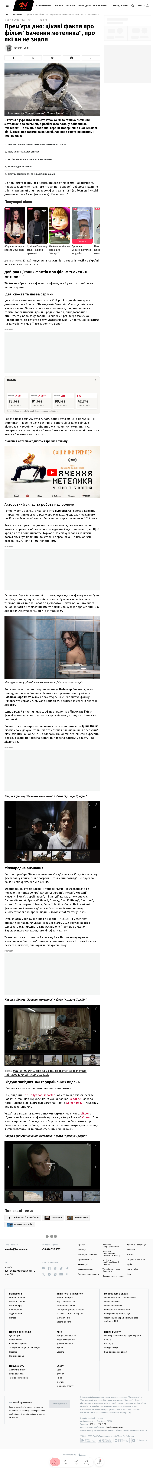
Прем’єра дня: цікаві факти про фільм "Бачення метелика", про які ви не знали (62, 14)
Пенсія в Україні (17, 1356)
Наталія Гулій (21, 48)
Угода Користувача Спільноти (111, 1270)
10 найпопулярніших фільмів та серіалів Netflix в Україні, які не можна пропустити (51, 262)
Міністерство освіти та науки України (122, 1335)
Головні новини (17, 1297)
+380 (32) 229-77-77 (97, 1424)
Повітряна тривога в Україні (70, 1309)
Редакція (82, 1250)
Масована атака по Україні (70, 1313)
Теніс (59, 1378)
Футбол (60, 1374)
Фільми (70, 5)
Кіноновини (43, 5)
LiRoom (85, 1113)
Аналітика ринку (17, 1370)
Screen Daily (74, 1102)
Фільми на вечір (65, 1343)
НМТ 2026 (108, 1343)
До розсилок (60, 1404)
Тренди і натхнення (18, 1378)
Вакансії (130, 1255)
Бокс (59, 1370)
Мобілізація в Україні (116, 1293)
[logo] (23, 6)
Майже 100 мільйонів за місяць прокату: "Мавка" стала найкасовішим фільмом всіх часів (45, 1072)
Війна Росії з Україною (70, 1293)
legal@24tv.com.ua (115, 1427)
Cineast (87, 1117)
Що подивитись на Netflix (94, 5)
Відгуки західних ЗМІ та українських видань (31, 174)
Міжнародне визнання (20, 167)
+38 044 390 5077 (51, 1249)
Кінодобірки (120, 5)
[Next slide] (94, 827)
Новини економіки (20, 1331)
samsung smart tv (139, 1440)
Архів (129, 1264)
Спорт (60, 1366)
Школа (107, 1339)
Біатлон (60, 1382)
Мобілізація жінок (113, 1305)
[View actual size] (88, 804)
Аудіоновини (15, 1313)
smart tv (122, 1440)
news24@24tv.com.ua (16, 1249)
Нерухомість (16, 1366)
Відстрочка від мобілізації (117, 1313)
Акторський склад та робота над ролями (30, 159)
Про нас (81, 1245)
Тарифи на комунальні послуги (24, 1347)
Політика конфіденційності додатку (110, 1262)
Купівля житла (16, 1374)
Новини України (17, 1301)
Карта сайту (132, 1269)
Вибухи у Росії (63, 1318)
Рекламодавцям (85, 1269)
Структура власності (136, 1260)
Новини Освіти (112, 1331)
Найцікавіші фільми (66, 1335)
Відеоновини (15, 1309)
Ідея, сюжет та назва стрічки (23, 152)
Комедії (60, 1347)
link (43, 1268)
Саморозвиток (111, 1347)
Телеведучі (83, 1264)
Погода (12, 1318)
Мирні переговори (66, 1305)
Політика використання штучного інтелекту (111, 1254)
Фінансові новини (18, 1343)
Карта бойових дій (66, 1301)
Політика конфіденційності (110, 1246)
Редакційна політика (87, 1255)
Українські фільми (66, 1339)
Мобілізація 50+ (112, 1301)
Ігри (129, 1274)
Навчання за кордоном (115, 1352)
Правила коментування (113, 1276)
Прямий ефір (15, 1305)
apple (105, 1440)
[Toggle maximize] (96, 804)
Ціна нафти (14, 1335)
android (88, 1440)
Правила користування (88, 1274)
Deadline (75, 1099)
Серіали (58, 5)
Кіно (6, 14)
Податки (13, 1352)
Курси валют (15, 1339)
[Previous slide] (9, 827)
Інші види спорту (65, 1386)
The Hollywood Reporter (39, 1095)
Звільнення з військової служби (120, 1297)
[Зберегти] (91, 58)
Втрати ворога (64, 1322)
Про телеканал (85, 1260)
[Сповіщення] (147, 6)
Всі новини (15, 1293)
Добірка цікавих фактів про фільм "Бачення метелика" (37, 144)
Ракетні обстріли (65, 1297)
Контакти (131, 1250)
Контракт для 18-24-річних (117, 1309)
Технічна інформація (136, 1245)
